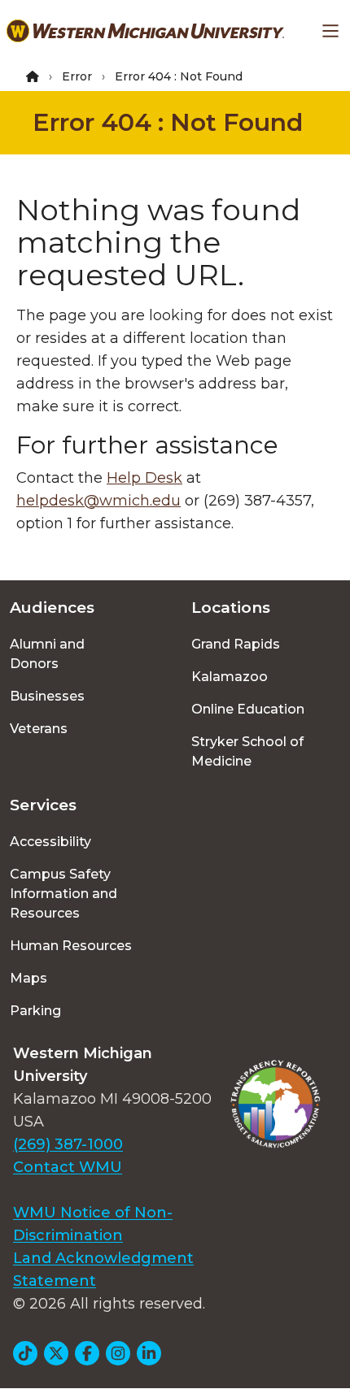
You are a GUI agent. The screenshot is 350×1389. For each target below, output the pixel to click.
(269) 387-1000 (68, 1144)
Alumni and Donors (47, 653)
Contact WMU (67, 1167)
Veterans (39, 728)
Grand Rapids (235, 644)
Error (77, 76)
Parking (35, 1010)
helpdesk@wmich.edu (98, 501)
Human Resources (71, 945)
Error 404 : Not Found (168, 122)
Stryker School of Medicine (247, 751)
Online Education (247, 709)
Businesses (47, 696)
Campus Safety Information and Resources (63, 893)
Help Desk (144, 478)
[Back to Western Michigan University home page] (145, 31)
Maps (28, 978)
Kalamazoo (229, 676)
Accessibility (50, 841)
